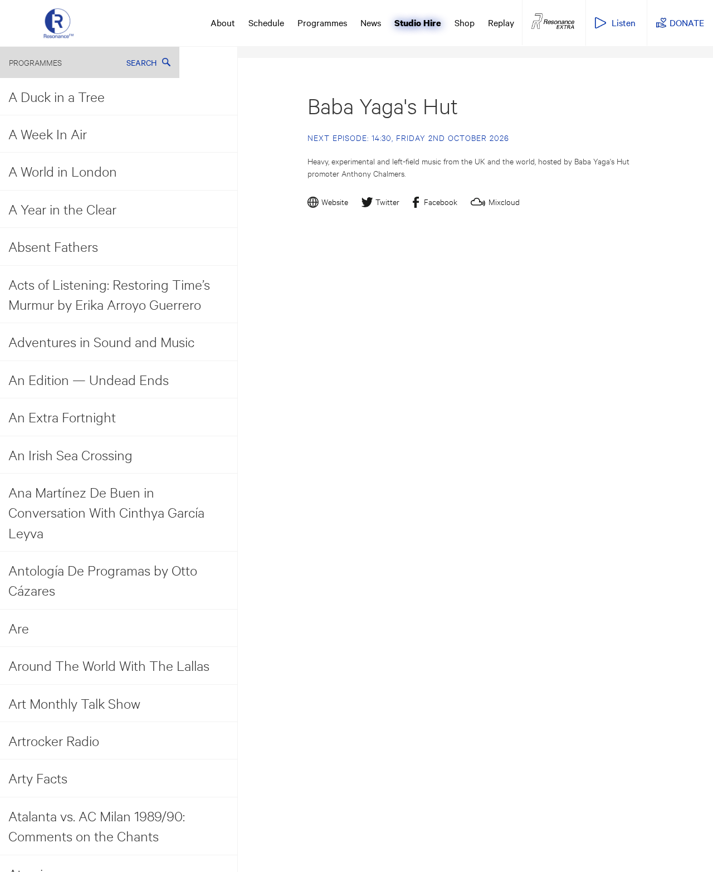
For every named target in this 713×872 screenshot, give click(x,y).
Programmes (322, 22)
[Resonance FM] (58, 23)
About (223, 22)
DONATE (687, 22)
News (370, 22)
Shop (465, 22)
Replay (501, 22)
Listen (624, 22)
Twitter (387, 201)
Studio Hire (417, 23)
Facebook (440, 201)
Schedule (266, 22)
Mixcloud (504, 201)
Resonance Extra (552, 21)
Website (334, 201)
